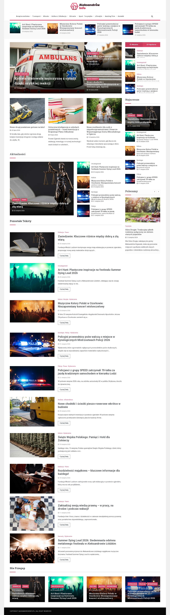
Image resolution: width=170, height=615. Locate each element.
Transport (36, 16)
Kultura (139, 74)
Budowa (60, 400)
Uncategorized (141, 62)
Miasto (46, 16)
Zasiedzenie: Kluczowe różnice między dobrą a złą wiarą (147, 55)
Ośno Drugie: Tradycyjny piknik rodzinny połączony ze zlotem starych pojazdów (139, 232)
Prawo (24, 199)
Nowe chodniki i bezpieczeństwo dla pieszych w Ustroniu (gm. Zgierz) (103, 84)
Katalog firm (110, 16)
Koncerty (61, 536)
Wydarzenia (73, 299)
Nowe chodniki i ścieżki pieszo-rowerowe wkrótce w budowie (147, 26)
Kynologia (140, 86)
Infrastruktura (68, 400)
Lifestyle (98, 16)
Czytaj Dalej (64, 256)
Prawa (65, 366)
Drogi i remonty (93, 53)
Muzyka (65, 299)
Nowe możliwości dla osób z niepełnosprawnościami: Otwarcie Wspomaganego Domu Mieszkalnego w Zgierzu (103, 130)
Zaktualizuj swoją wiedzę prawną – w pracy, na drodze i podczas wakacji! (85, 507)
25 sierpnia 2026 (98, 172)
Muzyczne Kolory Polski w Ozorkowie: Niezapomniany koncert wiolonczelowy (33, 27)
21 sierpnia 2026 (98, 201)
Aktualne (135, 44)
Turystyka (88, 16)
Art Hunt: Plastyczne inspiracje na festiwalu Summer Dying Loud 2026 (147, 68)
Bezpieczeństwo (23, 16)
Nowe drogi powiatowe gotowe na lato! (27, 127)
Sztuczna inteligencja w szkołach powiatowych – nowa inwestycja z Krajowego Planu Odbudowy (63, 129)
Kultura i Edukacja (59, 16)
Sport (81, 16)
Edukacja (140, 51)
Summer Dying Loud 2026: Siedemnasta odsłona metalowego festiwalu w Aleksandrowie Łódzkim (87, 542)
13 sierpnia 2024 (132, 237)
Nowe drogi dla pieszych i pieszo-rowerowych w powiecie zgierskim (103, 58)
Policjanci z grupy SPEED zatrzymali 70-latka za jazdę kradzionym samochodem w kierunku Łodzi (109, 28)
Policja (93, 206)
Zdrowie (72, 16)
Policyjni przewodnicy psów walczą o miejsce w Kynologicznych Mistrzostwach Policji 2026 (71, 28)
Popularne (152, 44)
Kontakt (121, 16)
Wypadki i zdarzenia (21, 74)
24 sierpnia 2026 (98, 187)
